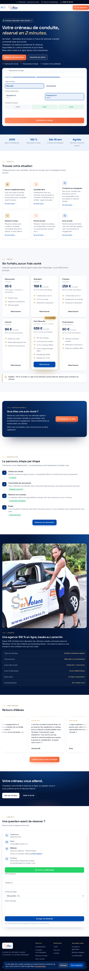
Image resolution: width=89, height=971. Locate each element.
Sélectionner (16, 311)
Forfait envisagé (11, 892)
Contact (56, 953)
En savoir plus (40, 966)
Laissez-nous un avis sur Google (44, 759)
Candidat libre (40, 947)
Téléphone (8, 883)
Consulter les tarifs (37, 57)
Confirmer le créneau (44, 120)
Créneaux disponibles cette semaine (18, 20)
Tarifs (56, 947)
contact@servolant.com (19, 844)
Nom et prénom (10, 874)
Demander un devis (68, 419)
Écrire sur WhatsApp (46, 870)
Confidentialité (77, 956)
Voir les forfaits (10, 795)
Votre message (10, 901)
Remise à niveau (41, 956)
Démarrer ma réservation (14, 57)
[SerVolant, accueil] (13, 7)
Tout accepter (76, 965)
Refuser (63, 965)
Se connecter (82, 7)
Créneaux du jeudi (11, 103)
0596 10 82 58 (68, 2)
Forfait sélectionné (11, 91)
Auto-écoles (39, 959)
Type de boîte (10, 81)
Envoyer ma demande (44, 919)
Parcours (57, 950)
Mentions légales (78, 952)
